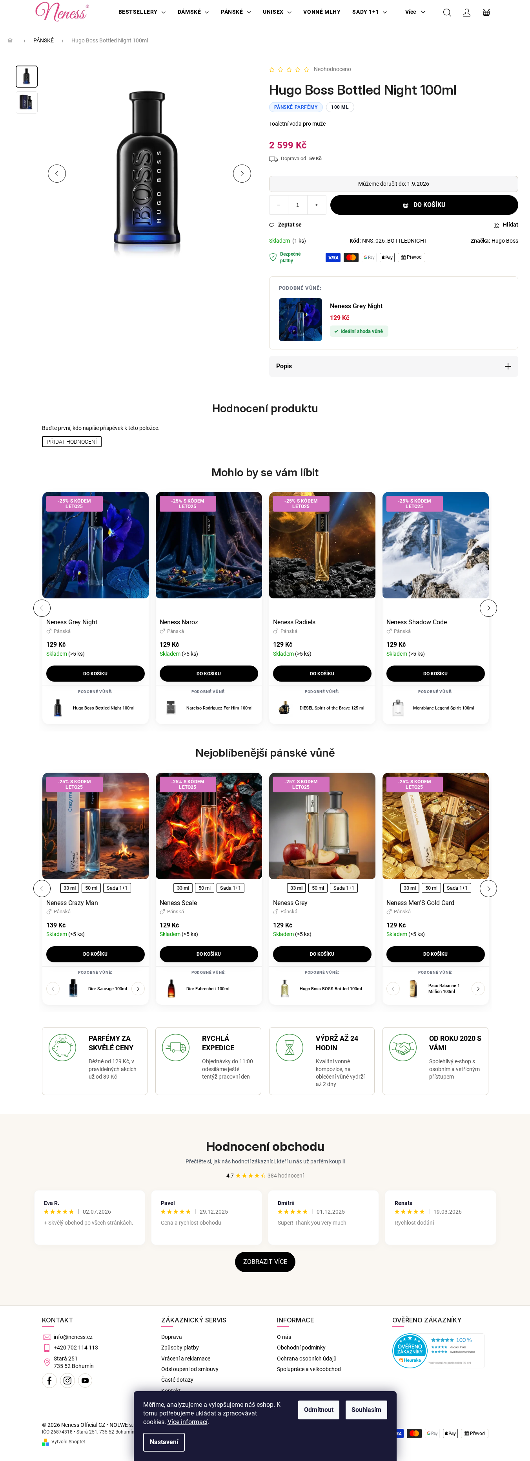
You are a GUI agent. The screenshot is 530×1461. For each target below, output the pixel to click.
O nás (284, 1337)
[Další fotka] (242, 174)
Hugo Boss (505, 241)
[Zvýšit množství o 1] (316, 205)
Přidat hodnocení (72, 442)
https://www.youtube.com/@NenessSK (85, 1380)
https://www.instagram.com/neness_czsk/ (67, 1380)
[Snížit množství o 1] (279, 205)
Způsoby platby (180, 1347)
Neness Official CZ (49, 1380)
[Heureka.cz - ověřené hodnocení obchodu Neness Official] (438, 1351)
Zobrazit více (265, 1261)
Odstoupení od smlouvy (190, 1369)
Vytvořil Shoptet (68, 1442)
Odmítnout (318, 1409)
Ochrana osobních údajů (307, 1358)
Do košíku (429, 204)
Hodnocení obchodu (265, 1146)
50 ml (91, 888)
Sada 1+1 (117, 888)
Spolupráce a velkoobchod (309, 1369)
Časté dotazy (177, 1380)
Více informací (188, 1422)
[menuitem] (142, 12)
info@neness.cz (73, 1337)
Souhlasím (366, 1409)
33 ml (70, 888)
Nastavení (164, 1442)
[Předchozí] (42, 608)
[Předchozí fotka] (57, 174)
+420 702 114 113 (76, 1347)
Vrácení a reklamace (185, 1358)
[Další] (488, 608)
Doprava (171, 1337)
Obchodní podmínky (301, 1347)
